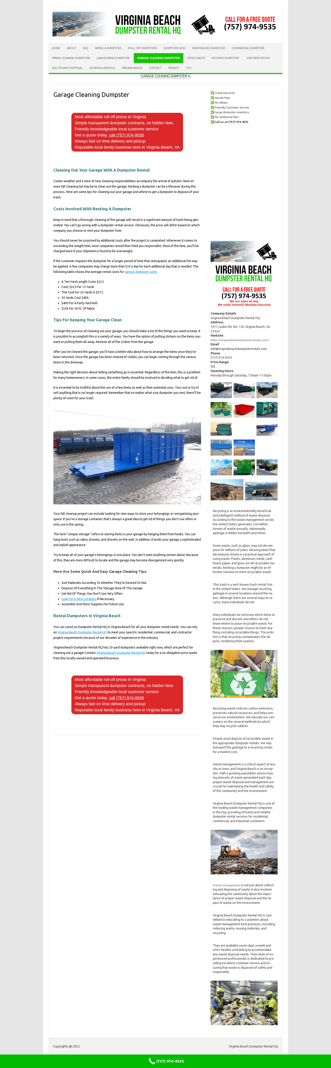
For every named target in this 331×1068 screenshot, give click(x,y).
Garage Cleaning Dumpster (158, 58)
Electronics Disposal (67, 67)
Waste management (226, 885)
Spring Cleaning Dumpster (71, 58)
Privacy (173, 67)
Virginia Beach (132, 67)
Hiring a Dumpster (108, 48)
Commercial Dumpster (248, 48)
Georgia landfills (102, 67)
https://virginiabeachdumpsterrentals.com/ (240, 340)
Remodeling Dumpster (208, 48)
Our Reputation (258, 58)
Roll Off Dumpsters (142, 48)
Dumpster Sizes (175, 48)
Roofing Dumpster (226, 58)
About (71, 48)
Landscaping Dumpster (113, 58)
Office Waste (196, 58)
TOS (188, 67)
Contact (155, 67)
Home (56, 48)
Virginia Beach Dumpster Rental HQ (82, 632)
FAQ (85, 48)
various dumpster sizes (141, 272)
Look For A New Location (78, 599)
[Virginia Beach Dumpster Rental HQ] (165, 35)
